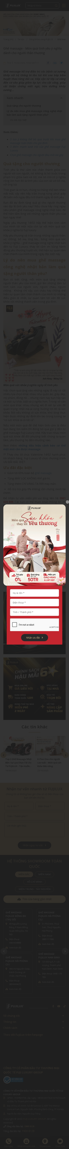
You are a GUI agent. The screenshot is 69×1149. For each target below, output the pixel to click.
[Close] (65, 502)
